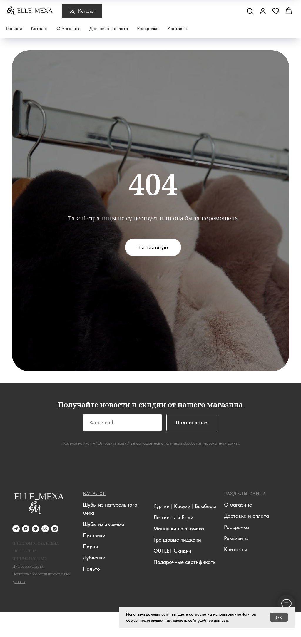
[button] (249, 10)
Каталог (39, 28)
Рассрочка (148, 28)
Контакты (177, 28)
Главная (14, 28)
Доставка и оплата (108, 28)
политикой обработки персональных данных (202, 631)
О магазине (68, 28)
